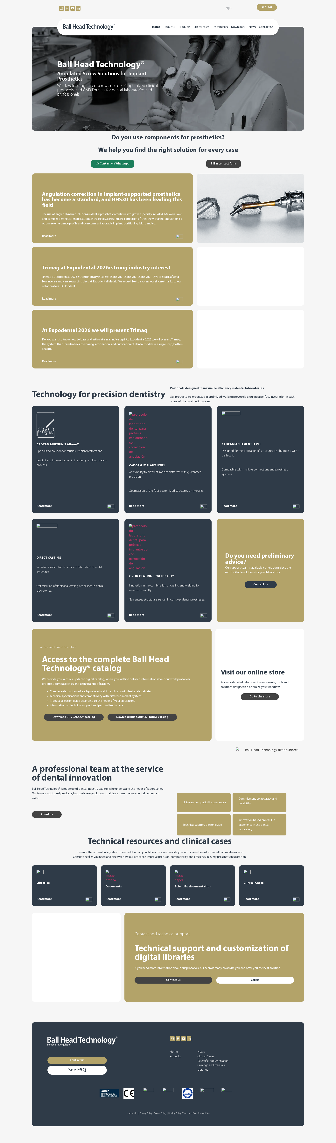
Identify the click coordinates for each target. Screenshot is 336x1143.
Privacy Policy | (146, 1113)
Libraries (203, 1069)
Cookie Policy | (161, 1113)
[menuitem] (226, 8)
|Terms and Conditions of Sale (196, 1113)
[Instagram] (61, 8)
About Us (170, 27)
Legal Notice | (132, 1113)
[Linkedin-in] (78, 8)
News (252, 27)
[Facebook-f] (67, 8)
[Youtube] (72, 8)
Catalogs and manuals (211, 1065)
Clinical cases (201, 27)
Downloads (238, 27)
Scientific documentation (213, 1061)
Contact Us (266, 27)
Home (156, 27)
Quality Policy (175, 1113)
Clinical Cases (206, 1056)
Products (184, 27)
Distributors (220, 27)
